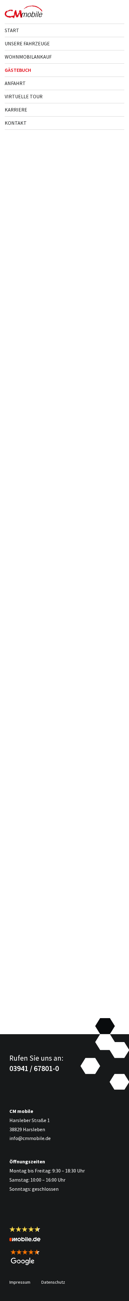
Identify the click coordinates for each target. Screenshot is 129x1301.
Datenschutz (53, 1282)
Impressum (19, 1282)
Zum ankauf (27, 836)
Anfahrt (15, 83)
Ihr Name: (16, 276)
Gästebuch (18, 70)
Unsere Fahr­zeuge (27, 43)
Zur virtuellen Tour (36, 626)
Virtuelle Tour (24, 96)
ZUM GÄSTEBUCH (31, 1021)
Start (12, 30)
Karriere (16, 109)
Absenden (103, 359)
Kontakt (16, 123)
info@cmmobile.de (30, 1138)
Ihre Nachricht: (21, 307)
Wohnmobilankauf (28, 57)
